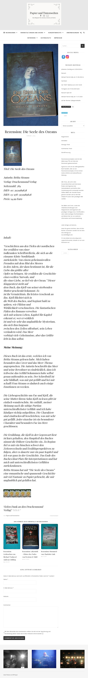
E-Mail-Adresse (8, 588)
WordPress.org (65, 152)
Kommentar (6, 605)
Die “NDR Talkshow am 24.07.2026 (71, 85)
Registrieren (65, 136)
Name (5, 579)
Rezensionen (10, 32)
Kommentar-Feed (66, 148)
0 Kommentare (54, 515)
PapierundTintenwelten (12, 515)
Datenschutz (46, 38)
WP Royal (14, 675)
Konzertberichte (54, 32)
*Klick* (16, 510)
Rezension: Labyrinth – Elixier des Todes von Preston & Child (30, 554)
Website (5, 596)
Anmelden (64, 140)
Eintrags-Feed (65, 144)
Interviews (31, 38)
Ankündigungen (73, 32)
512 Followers (64, 112)
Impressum (58, 38)
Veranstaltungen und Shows (31, 32)
